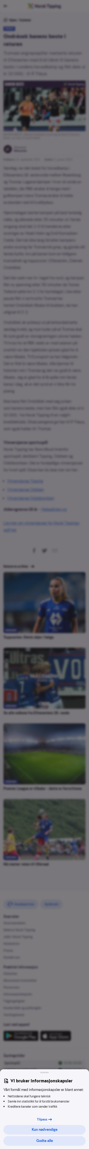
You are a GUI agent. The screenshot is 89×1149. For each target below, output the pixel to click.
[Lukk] (44, 1072)
